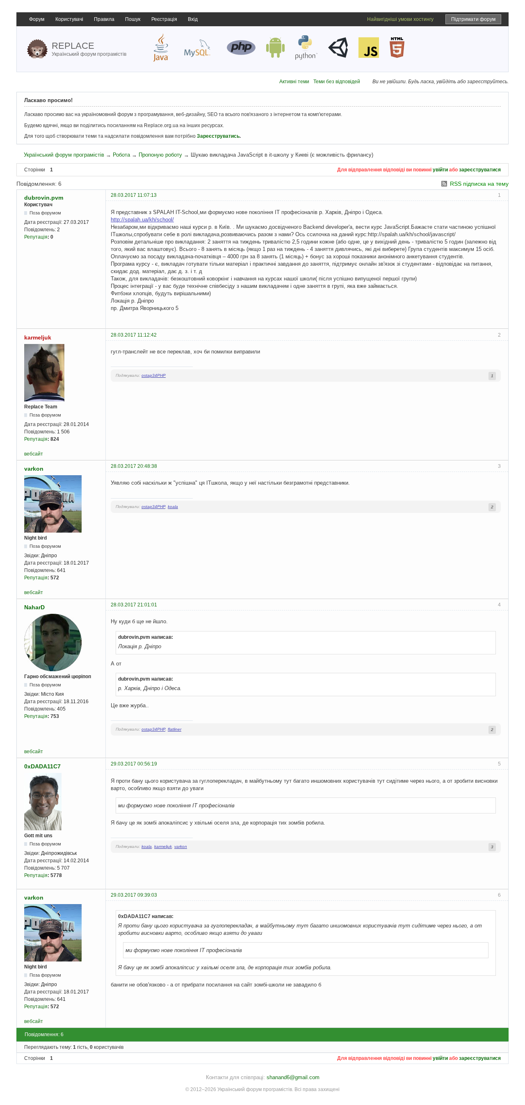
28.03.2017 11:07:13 (134, 195)
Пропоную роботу (160, 155)
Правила (104, 19)
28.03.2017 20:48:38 (134, 466)
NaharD (34, 607)
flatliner (174, 729)
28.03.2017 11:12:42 (134, 335)
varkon (33, 468)
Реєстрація (164, 19)
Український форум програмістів (64, 155)
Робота (121, 155)
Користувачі (69, 19)
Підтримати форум (473, 19)
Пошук (132, 19)
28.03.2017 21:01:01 (134, 605)
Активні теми (294, 81)
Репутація (36, 237)
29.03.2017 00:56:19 (134, 764)
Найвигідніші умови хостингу (400, 19)
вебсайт (33, 454)
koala (173, 506)
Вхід (193, 19)
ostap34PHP (154, 375)
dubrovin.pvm (43, 197)
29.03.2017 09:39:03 (134, 895)
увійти (440, 170)
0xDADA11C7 (42, 766)
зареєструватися (480, 170)
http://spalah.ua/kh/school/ (142, 219)
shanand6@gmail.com (293, 1077)
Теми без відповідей (336, 81)
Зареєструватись (218, 136)
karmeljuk (37, 337)
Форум (36, 19)
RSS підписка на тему (479, 183)
